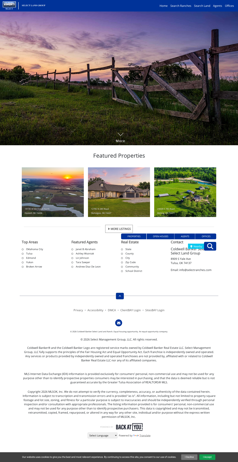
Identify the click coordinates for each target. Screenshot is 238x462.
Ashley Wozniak (85, 253)
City (127, 257)
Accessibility (95, 310)
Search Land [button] (202, 6)
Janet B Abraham (85, 249)
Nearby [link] (197, 246)
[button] (134, 236)
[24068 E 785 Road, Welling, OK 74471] (185, 192)
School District (133, 271)
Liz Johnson (82, 257)
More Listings (121, 229)
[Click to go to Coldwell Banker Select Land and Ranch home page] (25, 5)
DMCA (112, 310)
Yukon (29, 262)
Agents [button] (217, 6)
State (128, 249)
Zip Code (130, 262)
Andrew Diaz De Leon (88, 266)
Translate (145, 435)
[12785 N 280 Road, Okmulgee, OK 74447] (119, 192)
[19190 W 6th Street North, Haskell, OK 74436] (53, 192)
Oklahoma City (34, 249)
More (120, 136)
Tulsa (29, 253)
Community (132, 266)
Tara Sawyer (83, 262)
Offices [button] (229, 6)
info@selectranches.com (195, 270)
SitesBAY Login (154, 310)
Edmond (31, 257)
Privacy (78, 310)
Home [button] (164, 6)
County (129, 253)
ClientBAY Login (130, 310)
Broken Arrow (34, 266)
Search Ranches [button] (180, 6)
